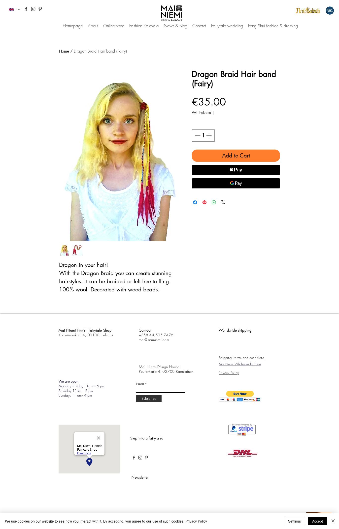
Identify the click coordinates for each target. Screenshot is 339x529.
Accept (317, 521)
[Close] (333, 521)
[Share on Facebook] (195, 202)
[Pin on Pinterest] (204, 202)
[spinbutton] (203, 135)
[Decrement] (197, 135)
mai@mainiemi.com (154, 339)
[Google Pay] (236, 183)
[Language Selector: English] (14, 9)
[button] (240, 396)
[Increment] (209, 135)
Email (140, 383)
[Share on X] (223, 202)
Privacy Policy (196, 521)
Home (64, 51)
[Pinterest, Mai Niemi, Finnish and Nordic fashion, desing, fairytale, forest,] (40, 9)
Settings (294, 521)
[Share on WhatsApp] (214, 202)
